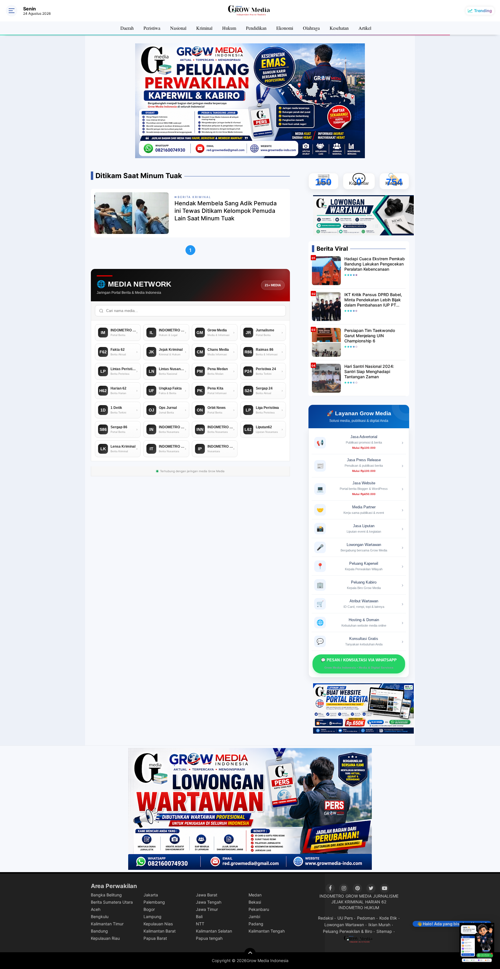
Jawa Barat (206, 894)
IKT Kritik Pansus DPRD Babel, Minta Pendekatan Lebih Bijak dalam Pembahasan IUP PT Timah (373, 300)
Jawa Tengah (208, 902)
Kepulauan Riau (105, 938)
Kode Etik (388, 918)
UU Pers (345, 918)
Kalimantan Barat (160, 931)
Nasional (178, 28)
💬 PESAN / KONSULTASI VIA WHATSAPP (359, 663)
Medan (255, 894)
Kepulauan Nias (158, 923)
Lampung (152, 916)
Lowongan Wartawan (344, 924)
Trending (483, 10)
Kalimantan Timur (107, 923)
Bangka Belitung (106, 894)
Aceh (95, 909)
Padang (256, 923)
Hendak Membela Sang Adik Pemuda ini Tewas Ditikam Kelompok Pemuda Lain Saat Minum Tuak (225, 211)
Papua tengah (209, 938)
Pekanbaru (259, 909)
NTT (200, 923)
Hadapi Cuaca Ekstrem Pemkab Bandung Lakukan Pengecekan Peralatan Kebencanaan (374, 264)
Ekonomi (284, 28)
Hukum (229, 28)
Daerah (127, 28)
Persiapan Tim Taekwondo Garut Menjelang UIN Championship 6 (369, 335)
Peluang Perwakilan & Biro (347, 931)
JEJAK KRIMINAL (347, 901)
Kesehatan (339, 28)
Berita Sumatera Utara (112, 902)
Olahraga (311, 28)
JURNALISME (385, 896)
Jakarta (151, 894)
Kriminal (204, 28)
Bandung (99, 931)
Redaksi (325, 918)
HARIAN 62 (375, 901)
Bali (199, 916)
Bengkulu (100, 916)
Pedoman (366, 918)
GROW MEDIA (358, 896)
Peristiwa (152, 28)
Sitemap (384, 931)
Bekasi (255, 902)
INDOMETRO (331, 896)
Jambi (254, 916)
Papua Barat (155, 938)
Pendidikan (256, 28)
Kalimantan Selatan (214, 931)
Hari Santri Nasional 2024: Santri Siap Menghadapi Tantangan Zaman (369, 371)
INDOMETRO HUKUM (359, 907)
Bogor (149, 909)
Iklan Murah (379, 924)
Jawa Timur (207, 909)
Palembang (154, 902)
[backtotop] (250, 953)
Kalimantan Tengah (267, 931)
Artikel (365, 28)
